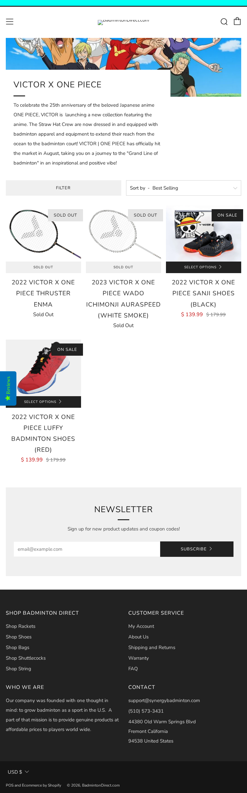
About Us (138, 637)
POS (10, 785)
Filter (63, 188)
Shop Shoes (19, 637)
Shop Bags (17, 647)
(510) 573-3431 (146, 711)
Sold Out (43, 267)
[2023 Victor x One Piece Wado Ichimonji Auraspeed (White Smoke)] (123, 233)
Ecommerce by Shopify (41, 785)
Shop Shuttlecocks (26, 658)
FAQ (133, 668)
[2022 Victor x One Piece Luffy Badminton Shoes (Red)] (43, 368)
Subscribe (194, 549)
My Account (141, 626)
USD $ (15, 772)
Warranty (138, 658)
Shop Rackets (20, 626)
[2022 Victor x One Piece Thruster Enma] (43, 233)
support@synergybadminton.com (164, 700)
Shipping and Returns (151, 647)
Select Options (200, 267)
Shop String (18, 668)
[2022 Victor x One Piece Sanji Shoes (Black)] (203, 233)
